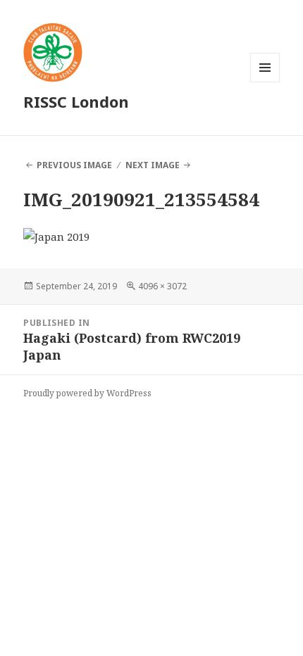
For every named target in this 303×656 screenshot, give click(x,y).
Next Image (152, 165)
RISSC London (76, 101)
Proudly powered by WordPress (87, 393)
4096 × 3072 (162, 286)
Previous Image (74, 165)
